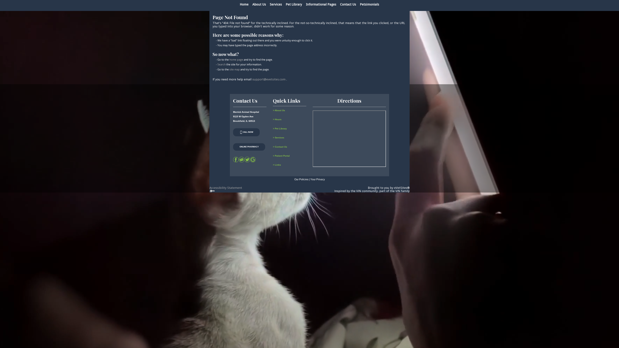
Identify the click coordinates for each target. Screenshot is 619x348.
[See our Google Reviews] (253, 159)
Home (244, 4)
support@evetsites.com (268, 79)
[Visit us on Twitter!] (247, 159)
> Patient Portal (281, 156)
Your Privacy (317, 179)
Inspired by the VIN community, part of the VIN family (372, 191)
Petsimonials (369, 4)
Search (221, 64)
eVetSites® (402, 188)
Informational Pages (321, 4)
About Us (259, 4)
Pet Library (294, 4)
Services (276, 4)
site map (234, 69)
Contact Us (348, 4)
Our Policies (301, 179)
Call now (248, 132)
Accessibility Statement (225, 188)
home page (236, 59)
